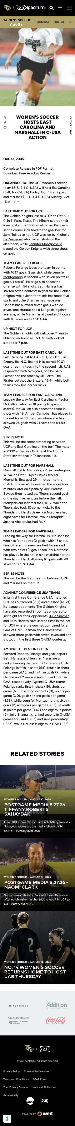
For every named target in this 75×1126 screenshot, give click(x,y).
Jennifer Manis (36, 296)
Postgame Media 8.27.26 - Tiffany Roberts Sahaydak (36, 810)
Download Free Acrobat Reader (26, 173)
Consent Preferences (36, 1071)
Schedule (43, 21)
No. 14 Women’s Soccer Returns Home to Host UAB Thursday (35, 972)
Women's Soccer (15, 799)
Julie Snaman (29, 300)
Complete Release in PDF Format (28, 168)
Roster (59, 21)
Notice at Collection (44, 1087)
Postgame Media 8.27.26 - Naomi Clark (36, 885)
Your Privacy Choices (15, 1087)
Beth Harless (47, 286)
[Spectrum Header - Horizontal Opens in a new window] (35, 8)
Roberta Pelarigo (15, 268)
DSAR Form (39, 1079)
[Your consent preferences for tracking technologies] (7, 1119)
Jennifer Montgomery (45, 244)
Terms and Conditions (16, 1079)
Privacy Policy (11, 1071)
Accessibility (11, 1095)
